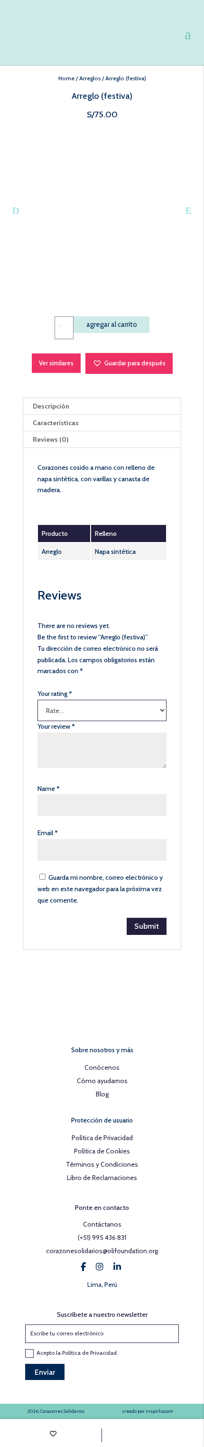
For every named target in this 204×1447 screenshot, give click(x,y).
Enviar (45, 1372)
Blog (102, 1094)
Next (188, 210)
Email (47, 832)
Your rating (54, 693)
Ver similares (56, 363)
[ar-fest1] (102, 208)
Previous (15, 210)
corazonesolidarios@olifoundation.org (102, 1251)
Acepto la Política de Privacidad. (78, 1352)
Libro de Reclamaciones (102, 1177)
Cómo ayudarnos (102, 1080)
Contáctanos (102, 1224)
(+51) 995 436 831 (102, 1237)
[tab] (102, 406)
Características (56, 423)
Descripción (51, 406)
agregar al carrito (111, 324)
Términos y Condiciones (102, 1164)
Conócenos (102, 1067)
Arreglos (90, 78)
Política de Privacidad (102, 1137)
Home (66, 78)
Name (48, 788)
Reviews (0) (51, 439)
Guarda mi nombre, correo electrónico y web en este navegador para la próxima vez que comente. (100, 888)
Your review (56, 726)
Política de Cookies (102, 1151)
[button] (129, 363)
